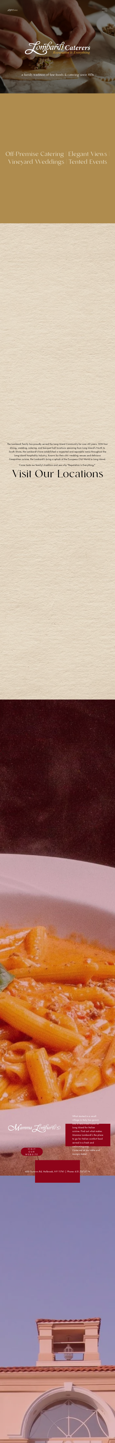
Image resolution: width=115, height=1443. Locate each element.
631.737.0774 (82, 1171)
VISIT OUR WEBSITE (31, 1152)
